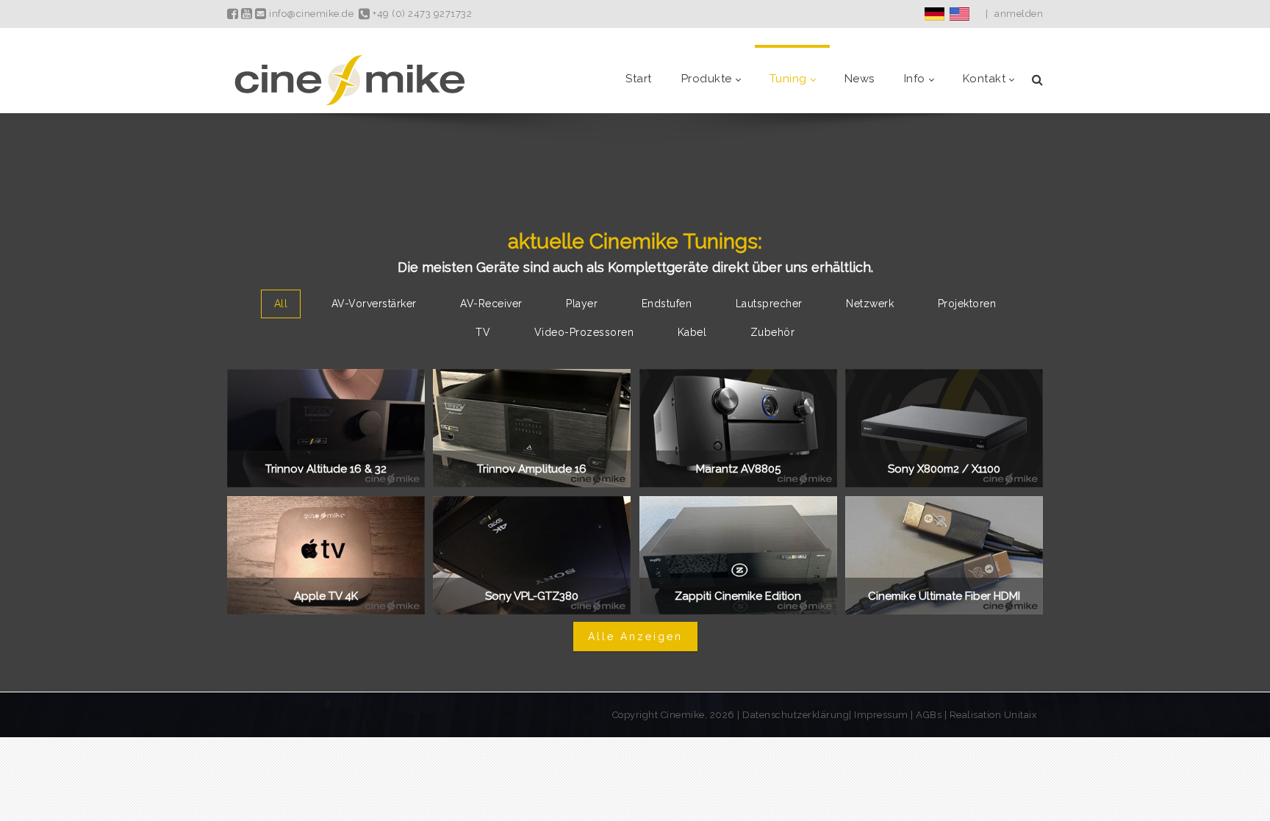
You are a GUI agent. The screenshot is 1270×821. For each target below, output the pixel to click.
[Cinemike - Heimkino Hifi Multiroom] (348, 79)
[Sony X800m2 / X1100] (944, 428)
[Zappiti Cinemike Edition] (738, 555)
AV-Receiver (491, 303)
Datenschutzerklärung (795, 714)
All (281, 303)
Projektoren (967, 303)
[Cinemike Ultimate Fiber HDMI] (944, 555)
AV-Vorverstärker (374, 303)
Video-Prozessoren (584, 332)
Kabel (692, 332)
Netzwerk (870, 303)
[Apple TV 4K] (326, 555)
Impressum (882, 714)
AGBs (928, 714)
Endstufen (667, 303)
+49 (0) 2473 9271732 (421, 13)
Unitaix (1021, 714)
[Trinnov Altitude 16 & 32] (326, 428)
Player (582, 303)
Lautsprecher (769, 303)
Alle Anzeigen (635, 636)
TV (483, 332)
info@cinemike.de (310, 13)
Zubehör (772, 332)
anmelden (1018, 13)
